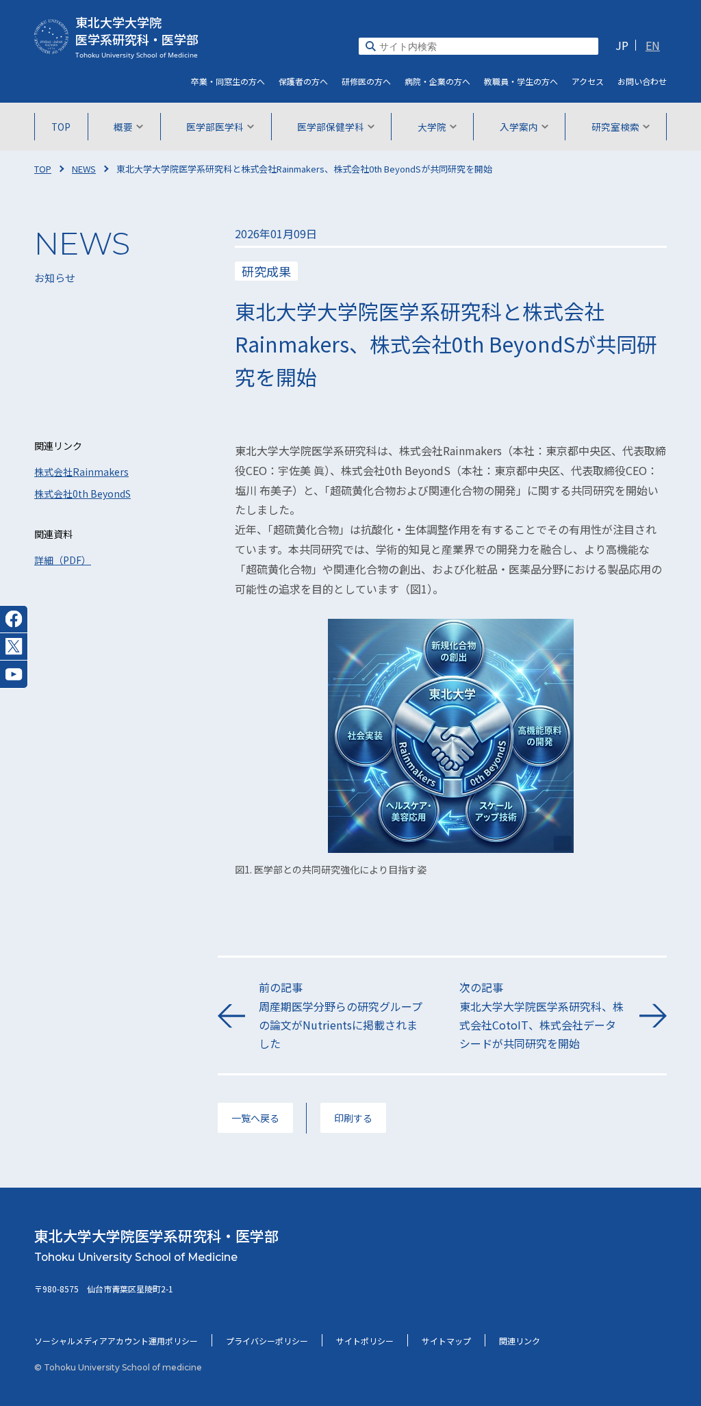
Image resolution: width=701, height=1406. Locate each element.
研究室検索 (615, 126)
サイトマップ (446, 1340)
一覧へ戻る (255, 1118)
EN (653, 45)
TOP (61, 126)
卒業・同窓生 (228, 81)
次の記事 (541, 1015)
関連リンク (519, 1340)
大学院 (432, 126)
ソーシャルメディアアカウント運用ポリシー (116, 1340)
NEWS (84, 168)
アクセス (588, 81)
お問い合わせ (642, 81)
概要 (123, 126)
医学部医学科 (215, 126)
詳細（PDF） (62, 560)
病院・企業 (437, 81)
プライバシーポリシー (267, 1340)
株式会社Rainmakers (81, 471)
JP (621, 45)
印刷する (353, 1118)
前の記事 (340, 1015)
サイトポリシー (365, 1340)
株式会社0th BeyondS (82, 493)
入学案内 (519, 126)
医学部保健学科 (330, 126)
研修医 (366, 81)
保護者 (303, 81)
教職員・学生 (521, 81)
